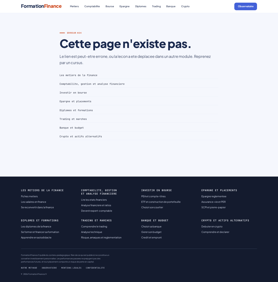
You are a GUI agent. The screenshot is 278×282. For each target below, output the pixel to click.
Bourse (110, 6)
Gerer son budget (151, 231)
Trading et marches (73, 119)
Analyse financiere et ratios (96, 205)
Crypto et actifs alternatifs (81, 136)
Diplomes (140, 6)
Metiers (74, 6)
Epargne (125, 6)
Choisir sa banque (151, 226)
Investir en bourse (73, 92)
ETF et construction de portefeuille (161, 201)
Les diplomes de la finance (36, 226)
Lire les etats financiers (94, 199)
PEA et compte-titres (153, 196)
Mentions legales (71, 268)
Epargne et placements (75, 101)
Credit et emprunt (151, 237)
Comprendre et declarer (215, 231)
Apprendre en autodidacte (36, 237)
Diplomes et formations (76, 110)
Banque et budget (72, 127)
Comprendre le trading (94, 226)
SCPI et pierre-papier (213, 207)
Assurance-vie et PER (213, 201)
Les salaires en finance (33, 201)
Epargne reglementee (213, 196)
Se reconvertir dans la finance (37, 207)
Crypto (185, 6)
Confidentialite (95, 268)
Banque (170, 6)
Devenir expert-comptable (96, 210)
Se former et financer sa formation (40, 231)
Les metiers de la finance (78, 75)
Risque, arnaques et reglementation (101, 237)
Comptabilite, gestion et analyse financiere (92, 84)
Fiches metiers (29, 196)
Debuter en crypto (211, 226)
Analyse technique (91, 231)
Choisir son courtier (152, 207)
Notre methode (29, 268)
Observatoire (246, 6)
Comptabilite (92, 6)
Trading (156, 6)
